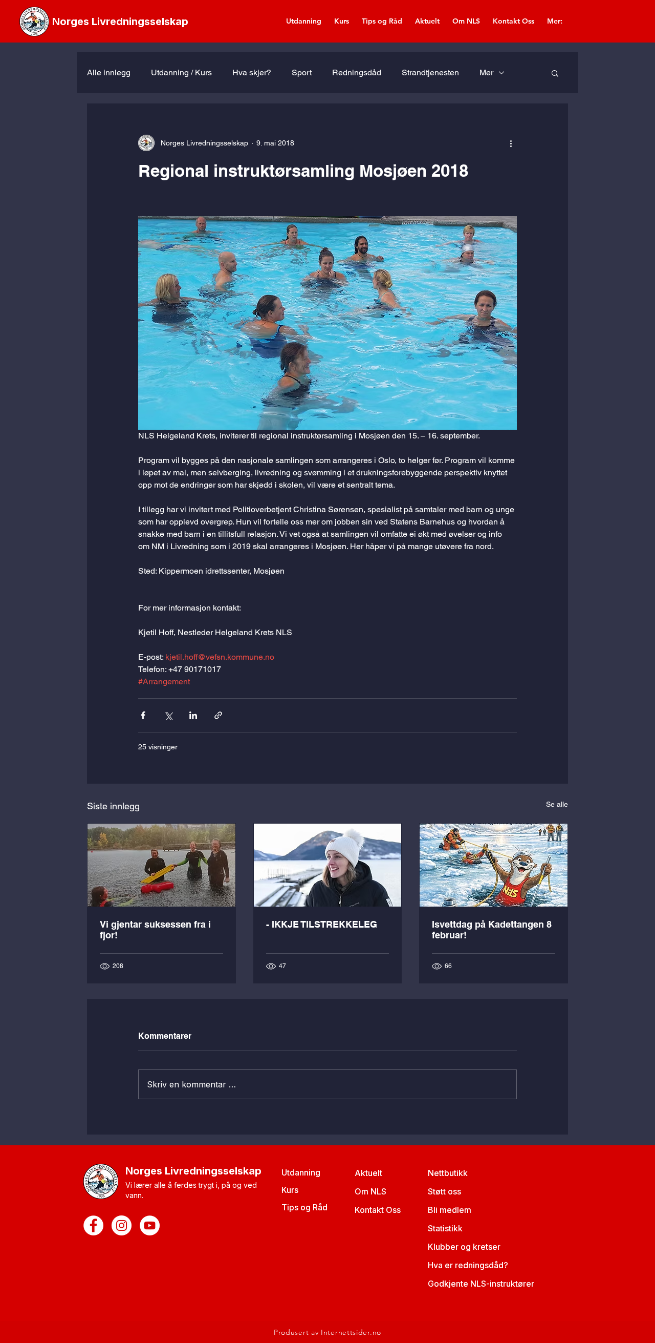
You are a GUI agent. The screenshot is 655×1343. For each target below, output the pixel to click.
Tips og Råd (304, 1207)
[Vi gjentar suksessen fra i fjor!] (161, 865)
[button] (555, 73)
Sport (302, 72)
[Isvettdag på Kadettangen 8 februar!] (493, 865)
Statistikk (445, 1228)
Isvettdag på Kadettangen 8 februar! (492, 929)
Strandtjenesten (430, 72)
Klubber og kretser (464, 1247)
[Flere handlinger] (511, 143)
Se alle (557, 804)
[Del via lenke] (218, 715)
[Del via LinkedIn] (193, 715)
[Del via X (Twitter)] (168, 715)
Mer (486, 72)
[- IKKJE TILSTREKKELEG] (328, 865)
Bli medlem (449, 1210)
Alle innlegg (108, 72)
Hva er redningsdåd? (468, 1265)
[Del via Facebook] (143, 715)
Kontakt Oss (378, 1210)
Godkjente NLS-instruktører (481, 1283)
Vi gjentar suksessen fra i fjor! (155, 929)
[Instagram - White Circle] (122, 1225)
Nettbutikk (448, 1173)
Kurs (289, 1190)
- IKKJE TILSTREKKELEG (321, 924)
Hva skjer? (251, 72)
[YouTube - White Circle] (150, 1225)
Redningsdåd (356, 72)
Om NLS (370, 1191)
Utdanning (300, 1172)
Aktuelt (368, 1173)
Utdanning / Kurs (181, 72)
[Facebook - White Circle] (93, 1225)
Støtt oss (444, 1191)
